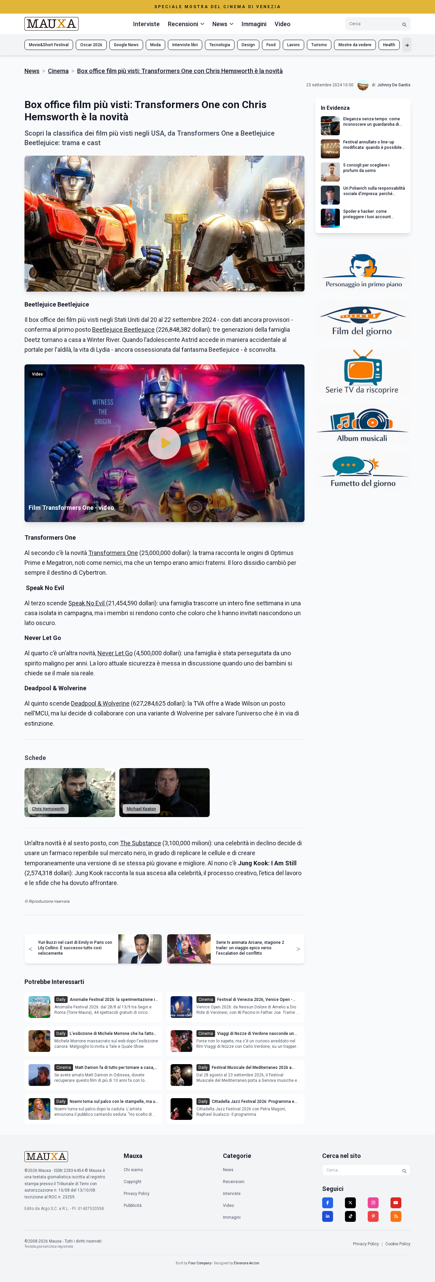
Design (248, 44)
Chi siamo (133, 1169)
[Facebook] (327, 1202)
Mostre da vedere (354, 44)
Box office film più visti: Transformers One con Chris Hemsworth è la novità (180, 70)
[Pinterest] (373, 1216)
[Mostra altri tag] (407, 44)
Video (283, 24)
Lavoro (293, 44)
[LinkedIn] (327, 1216)
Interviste (146, 24)
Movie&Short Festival (49, 44)
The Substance (140, 843)
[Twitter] (350, 1202)
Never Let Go (115, 653)
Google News (126, 44)
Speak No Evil (87, 603)
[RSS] (395, 1216)
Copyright (132, 1181)
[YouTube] (395, 1202)
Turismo (319, 44)
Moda (155, 44)
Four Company (199, 1263)
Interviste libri (185, 44)
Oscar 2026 (91, 44)
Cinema (58, 70)
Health (389, 44)
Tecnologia (219, 44)
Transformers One (113, 552)
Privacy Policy (137, 1193)
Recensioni (233, 1181)
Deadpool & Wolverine (100, 703)
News (31, 70)
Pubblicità (133, 1205)
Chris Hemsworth (48, 809)
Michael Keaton (141, 809)
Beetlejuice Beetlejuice (123, 329)
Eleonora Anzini (246, 1263)
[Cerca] (404, 24)
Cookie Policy (398, 1244)
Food (271, 44)
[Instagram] (373, 1202)
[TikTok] (350, 1216)
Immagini (254, 24)
